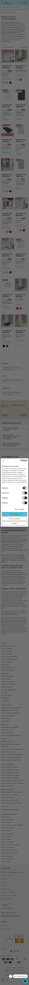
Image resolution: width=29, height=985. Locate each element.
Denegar (14, 523)
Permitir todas (15, 514)
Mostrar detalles (19, 509)
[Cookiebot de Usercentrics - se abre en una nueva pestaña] (20, 461)
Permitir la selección (14, 518)
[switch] (25, 493)
